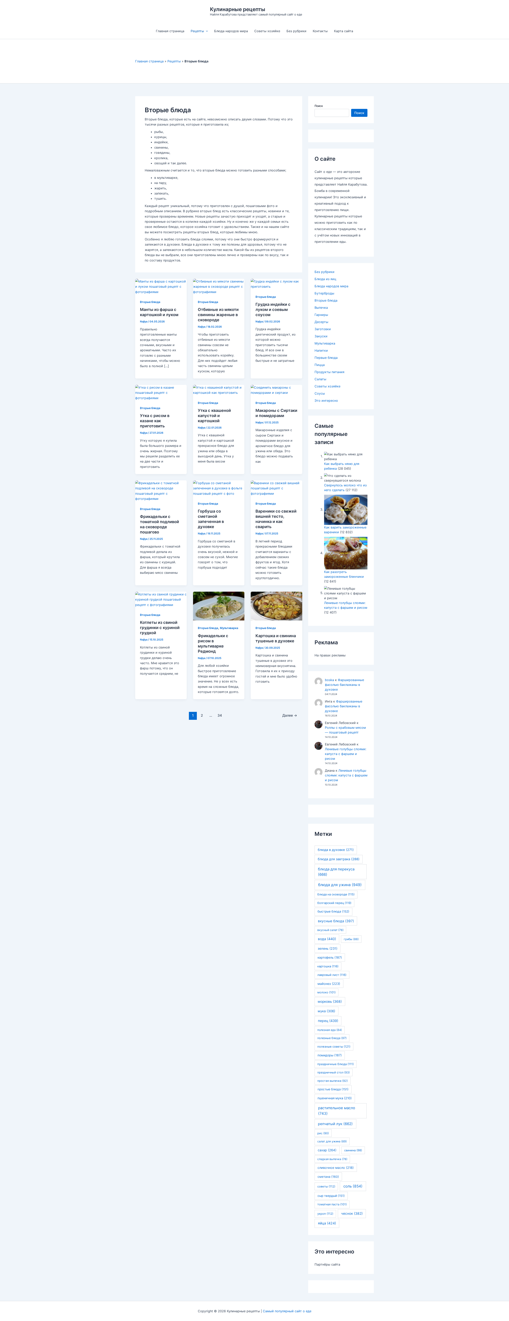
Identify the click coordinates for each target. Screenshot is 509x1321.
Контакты (320, 31)
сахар (327, 1150)
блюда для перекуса (336, 872)
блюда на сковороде (336, 894)
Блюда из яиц (325, 279)
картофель (330, 957)
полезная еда (329, 1030)
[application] (206, 31)
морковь (330, 1001)
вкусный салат (330, 930)
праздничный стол (333, 1072)
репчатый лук (335, 1124)
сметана (328, 1177)
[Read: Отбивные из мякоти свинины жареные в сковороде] (219, 286)
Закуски (321, 336)
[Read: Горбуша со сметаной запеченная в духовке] (219, 488)
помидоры (330, 1055)
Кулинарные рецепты (237, 9)
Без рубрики (296, 31)
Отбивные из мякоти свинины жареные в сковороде (218, 314)
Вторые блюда (150, 302)
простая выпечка (332, 1080)
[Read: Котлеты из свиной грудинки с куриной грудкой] (161, 599)
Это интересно (326, 401)
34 (220, 715)
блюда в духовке (336, 850)
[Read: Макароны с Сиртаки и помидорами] (276, 390)
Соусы (320, 393)
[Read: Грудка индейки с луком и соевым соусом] (276, 284)
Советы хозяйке (267, 31)
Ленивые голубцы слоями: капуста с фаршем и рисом (345, 754)
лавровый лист (331, 975)
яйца (327, 1223)
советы (326, 1186)
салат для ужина (332, 1141)
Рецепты (197, 31)
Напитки (321, 350)
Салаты (320, 379)
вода (327, 939)
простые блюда (333, 1089)
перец (328, 1021)
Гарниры (321, 315)
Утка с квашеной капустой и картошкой (214, 415)
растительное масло (336, 1111)
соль (352, 1186)
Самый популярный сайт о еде (287, 1311)
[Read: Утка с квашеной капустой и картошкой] (219, 390)
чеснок (352, 1213)
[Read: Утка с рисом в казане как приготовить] (161, 392)
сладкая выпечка (332, 1159)
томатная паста (332, 1204)
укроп (325, 1214)
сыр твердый (331, 1196)
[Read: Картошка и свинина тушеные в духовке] (276, 606)
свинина (353, 1150)
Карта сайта (343, 31)
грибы (351, 939)
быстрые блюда (333, 911)
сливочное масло (336, 1168)
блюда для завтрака (338, 859)
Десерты (321, 322)
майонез (329, 984)
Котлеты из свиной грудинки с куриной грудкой (160, 627)
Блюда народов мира (231, 31)
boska (329, 680)
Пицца (320, 365)
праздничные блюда (335, 1064)
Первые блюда (326, 358)
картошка (327, 966)
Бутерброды (324, 293)
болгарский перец (334, 903)
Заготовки (323, 329)
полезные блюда (332, 1038)
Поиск (319, 105)
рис (323, 1133)
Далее (289, 715)
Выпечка (321, 308)
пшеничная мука (335, 1098)
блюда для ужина (340, 885)
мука (326, 1011)
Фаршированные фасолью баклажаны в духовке (344, 684)
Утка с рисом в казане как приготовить (154, 420)
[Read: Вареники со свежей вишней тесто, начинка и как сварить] (276, 488)
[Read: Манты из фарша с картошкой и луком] (161, 286)
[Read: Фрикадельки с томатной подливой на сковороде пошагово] (161, 491)
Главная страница (170, 31)
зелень (327, 948)
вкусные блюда (336, 921)
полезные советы (333, 1046)
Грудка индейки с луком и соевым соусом (272, 309)
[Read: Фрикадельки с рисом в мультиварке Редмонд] (219, 606)
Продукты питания (329, 372)
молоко (326, 992)
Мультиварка (229, 628)
